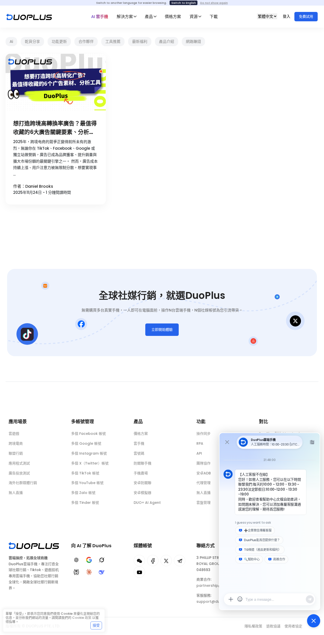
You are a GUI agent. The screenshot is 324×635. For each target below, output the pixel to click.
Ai (11, 41)
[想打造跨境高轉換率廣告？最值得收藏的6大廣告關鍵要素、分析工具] (56, 82)
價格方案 (173, 17)
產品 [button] (149, 17)
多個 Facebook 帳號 (88, 433)
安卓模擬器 (142, 492)
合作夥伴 (86, 41)
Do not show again (214, 3)
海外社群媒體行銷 (23, 482)
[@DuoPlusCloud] (139, 572)
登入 (287, 16)
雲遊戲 (14, 433)
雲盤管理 (203, 502)
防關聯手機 (142, 463)
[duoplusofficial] (152, 560)
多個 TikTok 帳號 (85, 473)
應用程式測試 (19, 463)
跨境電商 (16, 443)
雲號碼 (139, 453)
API (199, 453)
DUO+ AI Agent (147, 502)
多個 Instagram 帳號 (89, 453)
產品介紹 (166, 41)
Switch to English (183, 3)
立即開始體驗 (162, 329)
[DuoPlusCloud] (166, 560)
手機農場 (141, 473)
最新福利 (139, 41)
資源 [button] (194, 17)
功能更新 (59, 41)
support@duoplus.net (216, 601)
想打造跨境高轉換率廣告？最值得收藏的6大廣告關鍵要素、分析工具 (55, 127)
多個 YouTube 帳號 (87, 482)
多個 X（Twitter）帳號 (90, 463)
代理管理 (203, 482)
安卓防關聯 (142, 482)
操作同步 (203, 433)
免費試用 (306, 16)
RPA (199, 443)
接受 (96, 625)
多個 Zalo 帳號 (83, 492)
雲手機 (139, 443)
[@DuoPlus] (139, 560)
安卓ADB (203, 473)
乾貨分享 (32, 41)
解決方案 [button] (125, 17)
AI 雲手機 (99, 17)
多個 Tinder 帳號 (85, 502)
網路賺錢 (193, 41)
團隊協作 (203, 463)
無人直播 (16, 492)
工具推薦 (112, 41)
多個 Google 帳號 (86, 443)
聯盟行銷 (16, 453)
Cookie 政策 (81, 617)
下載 (214, 17)
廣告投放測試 (19, 473)
